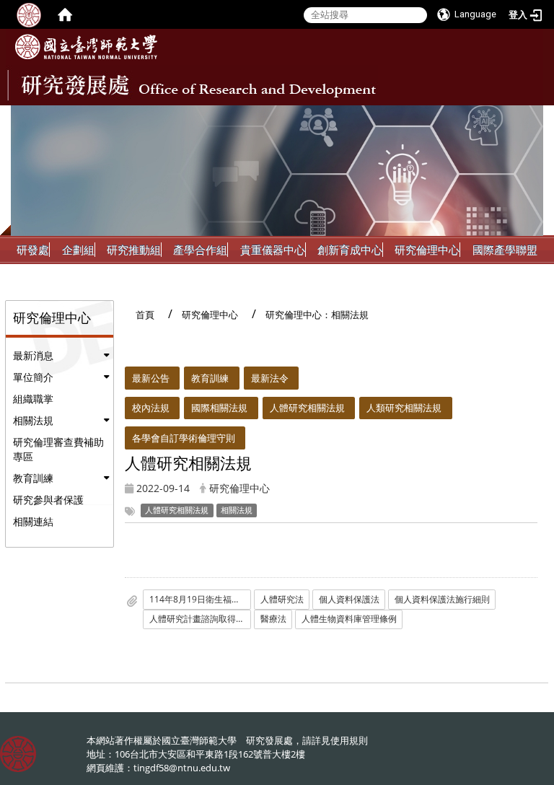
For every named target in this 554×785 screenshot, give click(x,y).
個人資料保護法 (349, 599)
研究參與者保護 (48, 499)
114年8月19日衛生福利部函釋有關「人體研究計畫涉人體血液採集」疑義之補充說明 (200, 599)
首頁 (145, 314)
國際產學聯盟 (504, 249)
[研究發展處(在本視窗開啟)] (86, 47)
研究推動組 (134, 249)
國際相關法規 (219, 407)
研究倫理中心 (427, 249)
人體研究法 (282, 599)
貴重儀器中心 (272, 249)
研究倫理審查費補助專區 (58, 449)
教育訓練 (33, 478)
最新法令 (270, 378)
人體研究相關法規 (307, 407)
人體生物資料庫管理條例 (349, 619)
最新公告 (151, 378)
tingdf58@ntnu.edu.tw (181, 767)
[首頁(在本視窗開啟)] (65, 14)
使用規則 (349, 740)
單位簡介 (33, 377)
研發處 (33, 249)
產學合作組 (200, 249)
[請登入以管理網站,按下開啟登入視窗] (29, 14)
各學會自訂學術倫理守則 (183, 437)
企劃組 (78, 249)
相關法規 (33, 420)
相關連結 (33, 521)
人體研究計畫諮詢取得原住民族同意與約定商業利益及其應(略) (200, 619)
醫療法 (273, 619)
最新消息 (33, 355)
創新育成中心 (349, 249)
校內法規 (151, 407)
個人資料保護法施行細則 (442, 599)
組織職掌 (33, 398)
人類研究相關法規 (403, 407)
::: (530, 116)
